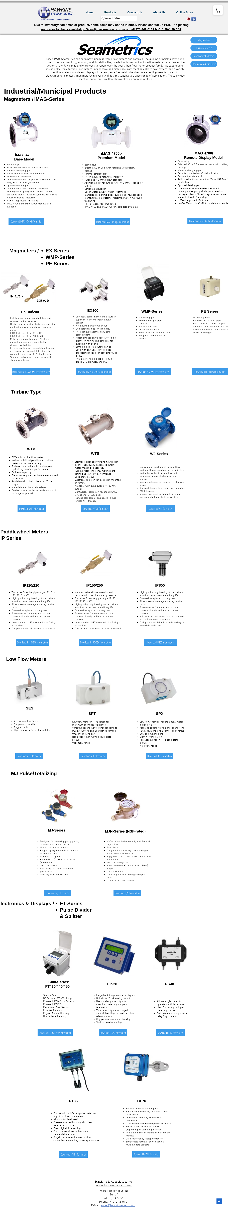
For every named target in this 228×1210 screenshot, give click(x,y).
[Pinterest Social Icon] (188, 19)
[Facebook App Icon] (193, 19)
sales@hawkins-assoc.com (118, 1205)
